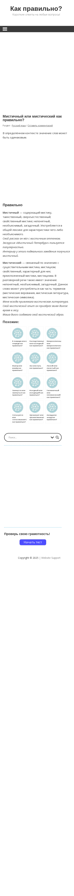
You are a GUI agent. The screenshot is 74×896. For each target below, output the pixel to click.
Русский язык (19, 125)
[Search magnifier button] (57, 437)
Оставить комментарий (40, 125)
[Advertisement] (37, 71)
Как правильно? (36, 8)
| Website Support (50, 557)
